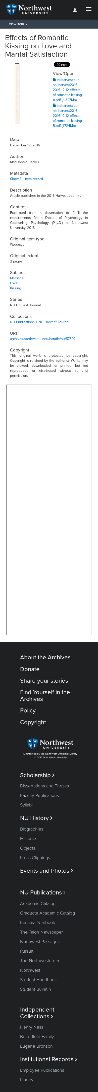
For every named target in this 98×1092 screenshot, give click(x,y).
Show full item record (26, 179)
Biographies (31, 829)
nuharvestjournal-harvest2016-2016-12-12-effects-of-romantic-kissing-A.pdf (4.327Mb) (68, 90)
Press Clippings (35, 857)
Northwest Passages (40, 941)
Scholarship (37, 775)
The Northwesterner (40, 960)
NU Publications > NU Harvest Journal (39, 322)
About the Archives (45, 657)
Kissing (15, 288)
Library (26, 1079)
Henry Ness (31, 1027)
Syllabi (26, 805)
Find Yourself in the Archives (45, 695)
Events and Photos (46, 870)
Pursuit (26, 951)
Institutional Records (48, 1059)
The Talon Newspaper (41, 932)
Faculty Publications (39, 795)
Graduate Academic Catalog (47, 913)
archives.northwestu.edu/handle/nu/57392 (43, 339)
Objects (27, 848)
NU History (36, 818)
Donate (30, 669)
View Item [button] (17, 24)
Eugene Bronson (36, 1046)
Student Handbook (38, 979)
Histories (28, 838)
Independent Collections (37, 1013)
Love (14, 283)
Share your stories (44, 680)
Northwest (30, 970)
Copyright (33, 722)
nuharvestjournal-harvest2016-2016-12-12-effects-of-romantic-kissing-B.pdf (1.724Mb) (68, 116)
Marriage (17, 278)
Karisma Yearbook (37, 922)
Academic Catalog (38, 903)
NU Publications (43, 892)
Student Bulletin (35, 989)
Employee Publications (42, 1070)
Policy (28, 710)
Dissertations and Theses (44, 786)
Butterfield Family (37, 1036)
